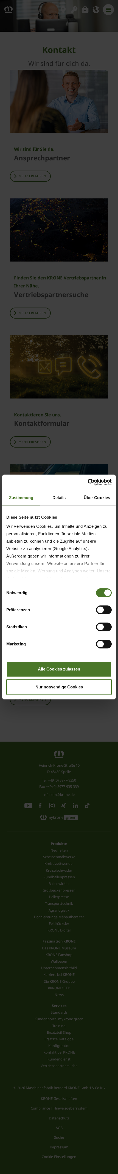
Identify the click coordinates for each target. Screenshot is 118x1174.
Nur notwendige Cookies (59, 687)
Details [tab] (59, 497)
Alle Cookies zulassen (59, 669)
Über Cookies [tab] (97, 497)
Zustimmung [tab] (21, 497)
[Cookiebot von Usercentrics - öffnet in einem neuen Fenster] (88, 482)
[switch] (104, 609)
